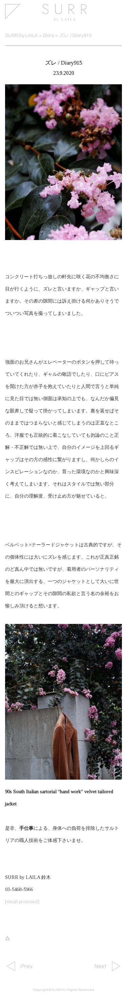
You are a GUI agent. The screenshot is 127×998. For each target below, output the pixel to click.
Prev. (27, 966)
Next (100, 966)
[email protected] (22, 901)
